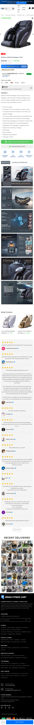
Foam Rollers (24, 647)
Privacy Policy (24, 673)
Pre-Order (19, 722)
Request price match (18, 146)
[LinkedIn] (9, 708)
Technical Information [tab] (19, 162)
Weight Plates (11, 634)
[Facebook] (5, 708)
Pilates (9, 647)
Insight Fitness (25, 665)
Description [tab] (5, 162)
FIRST (23, 66)
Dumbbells (3, 634)
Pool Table (23, 641)
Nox (10, 667)
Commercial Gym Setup (17, 655)
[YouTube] (12, 708)
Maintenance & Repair (21, 657)
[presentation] (0, 34)
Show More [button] (17, 529)
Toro (9, 663)
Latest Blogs (4, 677)
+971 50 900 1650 (10, 685)
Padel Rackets (4, 639)
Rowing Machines (5, 629)
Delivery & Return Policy (7, 675)
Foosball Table (15, 641)
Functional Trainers (16, 629)
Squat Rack (17, 631)
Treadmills (3, 627)
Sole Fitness (4, 663)
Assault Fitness (4, 665)
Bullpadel (14, 667)
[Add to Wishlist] (32, 18)
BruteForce (15, 663)
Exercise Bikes (11, 627)
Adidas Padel (4, 667)
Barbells (18, 634)
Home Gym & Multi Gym (7, 631)
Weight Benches (26, 631)
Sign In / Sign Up (19, 8)
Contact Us (23, 675)
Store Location (21, 2)
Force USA (12, 665)
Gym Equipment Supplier (7, 657)
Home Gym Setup (5, 655)
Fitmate (19, 665)
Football (23, 639)
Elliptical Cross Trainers (22, 627)
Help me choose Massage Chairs (18, 142)
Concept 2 (22, 663)
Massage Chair (16, 647)
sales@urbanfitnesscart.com (13, 690)
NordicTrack (22, 667)
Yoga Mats (3, 647)
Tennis (11, 639)
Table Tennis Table (5, 641)
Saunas (3, 649)
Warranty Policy (16, 673)
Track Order (24, 8)
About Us (17, 675)
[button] (17, 345)
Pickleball (16, 639)
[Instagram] (2, 708)
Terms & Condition (5, 673)
